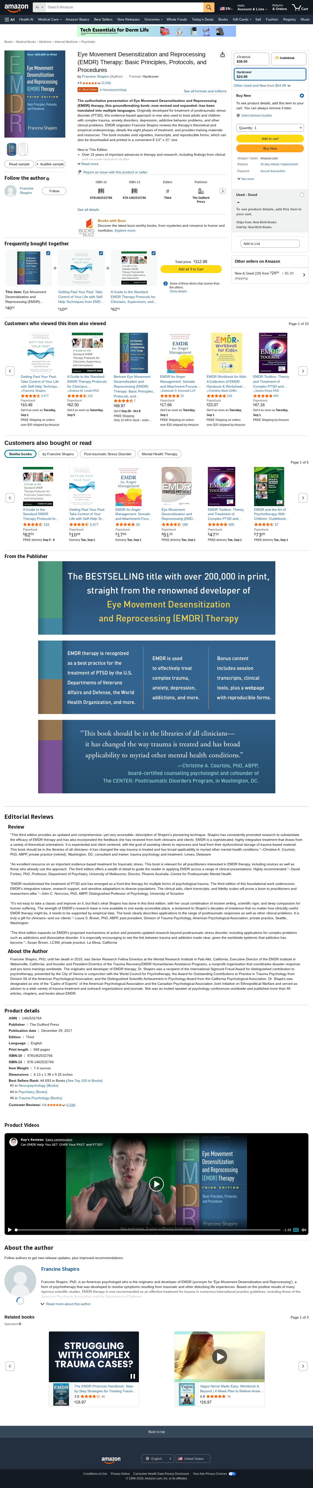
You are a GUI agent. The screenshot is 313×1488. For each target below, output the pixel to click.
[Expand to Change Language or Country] (232, 9)
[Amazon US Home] (111, 1461)
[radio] (251, 59)
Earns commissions (59, 1139)
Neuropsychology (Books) (38, 1085)
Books (223, 19)
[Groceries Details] (162, 19)
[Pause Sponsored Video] (133, 1376)
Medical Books (26, 42)
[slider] (148, 1229)
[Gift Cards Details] (251, 19)
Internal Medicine (66, 42)
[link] (81, 268)
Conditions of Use (95, 1474)
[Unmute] (304, 1230)
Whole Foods (177, 19)
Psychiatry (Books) (33, 1092)
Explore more (125, 230)
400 (231, 524)
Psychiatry (88, 42)
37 (277, 524)
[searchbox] (124, 7)
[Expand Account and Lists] (267, 9)
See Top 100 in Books (84, 1081)
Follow (54, 191)
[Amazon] (17, 7)
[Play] (8, 1230)
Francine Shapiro (95, 76)
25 (138, 524)
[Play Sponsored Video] (220, 1357)
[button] (10, 19)
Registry (289, 19)
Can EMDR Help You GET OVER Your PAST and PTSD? (62, 1144)
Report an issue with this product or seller (115, 172)
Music (305, 19)
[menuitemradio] (296, 1230)
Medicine (45, 42)
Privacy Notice (120, 1474)
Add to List (252, 244)
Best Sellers (103, 19)
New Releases (128, 19)
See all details (88, 210)
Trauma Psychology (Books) (40, 1098)
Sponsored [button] (11, 1323)
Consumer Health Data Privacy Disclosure (161, 1474)
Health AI (26, 19)
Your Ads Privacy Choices (210, 1474)
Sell (258, 19)
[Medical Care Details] (61, 19)
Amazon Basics (77, 19)
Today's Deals (202, 19)
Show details (178, 291)
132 (46, 524)
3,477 (94, 524)
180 (185, 524)
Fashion (272, 19)
